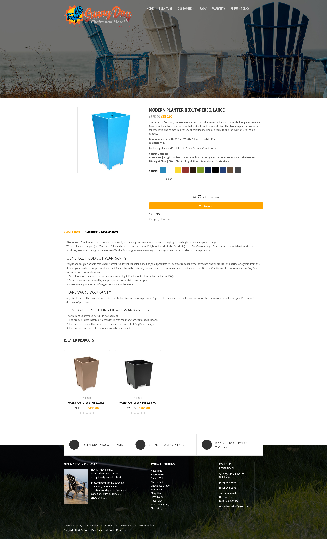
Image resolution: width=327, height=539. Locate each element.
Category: (154, 219)
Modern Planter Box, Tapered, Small (138, 402)
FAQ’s (203, 8)
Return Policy (240, 8)
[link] (227, 488)
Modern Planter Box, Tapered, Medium (87, 402)
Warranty (218, 8)
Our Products (94, 525)
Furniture (165, 8)
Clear (169, 178)
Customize (185, 8)
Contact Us (111, 525)
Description (72, 231)
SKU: (151, 214)
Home (150, 8)
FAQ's (80, 525)
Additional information (101, 231)
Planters (165, 219)
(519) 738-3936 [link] (227, 482)
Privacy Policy (128, 525)
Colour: (153, 170)
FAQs (171, 276)
